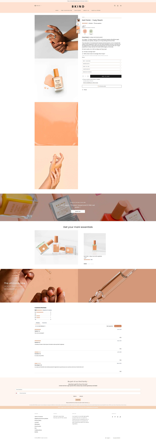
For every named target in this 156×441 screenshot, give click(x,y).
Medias (36, 432)
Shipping (83, 27)
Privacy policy (38, 420)
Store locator (38, 426)
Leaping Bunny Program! (92, 407)
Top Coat (104, 49)
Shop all (78, 211)
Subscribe (78, 399)
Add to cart (106, 76)
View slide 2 (88, 263)
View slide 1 (85, 263)
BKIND (39, 437)
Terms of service (39, 416)
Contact (37, 422)
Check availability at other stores (90, 82)
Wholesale (37, 424)
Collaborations (38, 430)
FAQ (36, 428)
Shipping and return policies (41, 418)
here (89, 402)
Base (98, 49)
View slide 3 (92, 263)
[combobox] (17, 393)
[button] (114, 5)
